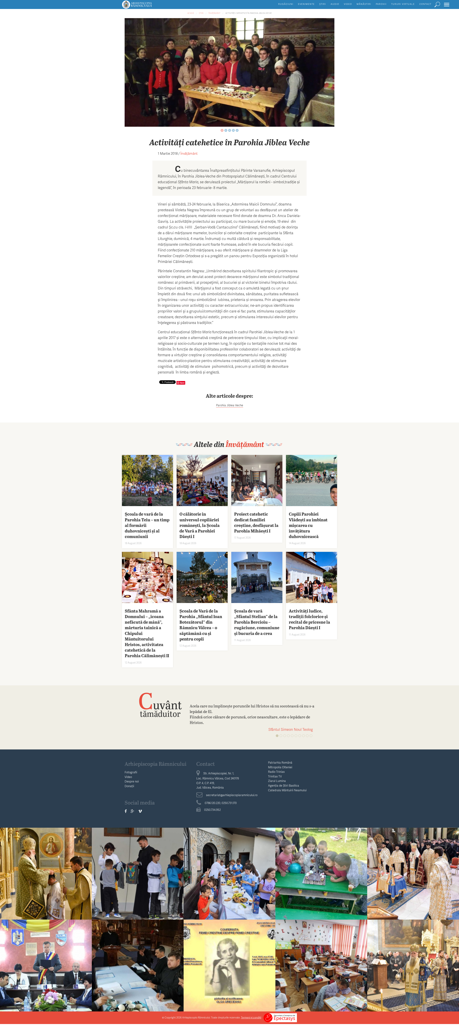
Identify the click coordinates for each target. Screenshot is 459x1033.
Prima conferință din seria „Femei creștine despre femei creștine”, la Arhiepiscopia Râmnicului (230, 970)
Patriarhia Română (280, 762)
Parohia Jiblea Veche (229, 405)
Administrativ (45, 958)
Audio (335, 4)
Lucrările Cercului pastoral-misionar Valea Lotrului (138, 968)
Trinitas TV (275, 776)
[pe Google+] (132, 811)
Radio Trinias (276, 772)
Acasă (190, 13)
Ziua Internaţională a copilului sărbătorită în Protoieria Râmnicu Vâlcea (321, 876)
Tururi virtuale (403, 4)
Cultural (229, 958)
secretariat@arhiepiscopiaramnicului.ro (231, 795)
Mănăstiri (364, 4)
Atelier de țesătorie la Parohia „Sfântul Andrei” (229, 876)
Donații (129, 786)
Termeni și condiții (251, 1017)
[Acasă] (145, 6)
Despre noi (132, 781)
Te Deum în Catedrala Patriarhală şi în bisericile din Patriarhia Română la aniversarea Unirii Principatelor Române (413, 878)
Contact (425, 4)
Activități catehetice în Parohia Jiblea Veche (248, 13)
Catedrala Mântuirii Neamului (287, 790)
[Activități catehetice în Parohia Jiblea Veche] (229, 72)
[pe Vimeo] (140, 811)
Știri (322, 4)
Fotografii (131, 772)
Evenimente (306, 4)
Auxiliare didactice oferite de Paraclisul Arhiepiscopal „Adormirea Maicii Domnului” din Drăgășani (321, 970)
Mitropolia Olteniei (280, 767)
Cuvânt (160, 704)
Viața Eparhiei (46, 866)
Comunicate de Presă (413, 866)
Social (321, 866)
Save (182, 382)
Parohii (381, 4)
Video (348, 4)
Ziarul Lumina (277, 781)
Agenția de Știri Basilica (283, 785)
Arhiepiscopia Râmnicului (155, 763)
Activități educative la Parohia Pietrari (137, 873)
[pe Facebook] (126, 811)
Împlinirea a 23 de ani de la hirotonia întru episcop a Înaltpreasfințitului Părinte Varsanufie (45, 878)
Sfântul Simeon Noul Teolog (290, 729)
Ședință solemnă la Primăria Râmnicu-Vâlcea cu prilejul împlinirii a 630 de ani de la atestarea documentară (46, 970)
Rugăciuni (285, 4)
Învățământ (214, 13)
